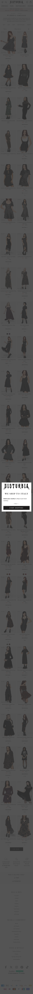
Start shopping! (16, 508)
